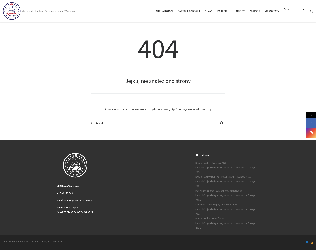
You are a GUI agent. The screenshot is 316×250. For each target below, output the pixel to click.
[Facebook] (311, 123)
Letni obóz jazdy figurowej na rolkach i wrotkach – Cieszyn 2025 (225, 184)
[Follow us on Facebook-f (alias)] (307, 242)
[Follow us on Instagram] (312, 242)
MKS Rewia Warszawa (25, 241)
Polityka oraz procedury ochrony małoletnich (218, 190)
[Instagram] (311, 133)
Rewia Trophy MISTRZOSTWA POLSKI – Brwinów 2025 (223, 176)
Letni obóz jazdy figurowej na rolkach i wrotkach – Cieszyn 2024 (225, 197)
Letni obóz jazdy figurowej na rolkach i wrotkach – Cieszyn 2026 (225, 170)
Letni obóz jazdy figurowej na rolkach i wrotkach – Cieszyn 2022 (225, 225)
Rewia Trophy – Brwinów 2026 (211, 163)
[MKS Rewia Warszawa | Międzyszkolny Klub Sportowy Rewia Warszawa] (12, 10)
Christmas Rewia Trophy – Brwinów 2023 (216, 204)
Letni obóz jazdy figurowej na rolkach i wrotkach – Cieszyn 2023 (225, 211)
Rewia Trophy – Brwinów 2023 (211, 218)
